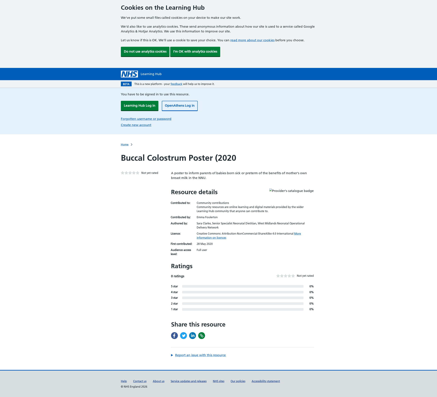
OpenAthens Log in (180, 105)
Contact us (139, 381)
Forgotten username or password (146, 119)
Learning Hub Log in (139, 105)
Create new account (136, 125)
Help (124, 381)
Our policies (238, 381)
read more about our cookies (252, 40)
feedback (176, 84)
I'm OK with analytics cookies (195, 51)
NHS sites (218, 381)
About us (158, 381)
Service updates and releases (189, 381)
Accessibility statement (266, 381)
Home (125, 144)
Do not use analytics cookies (145, 51)
